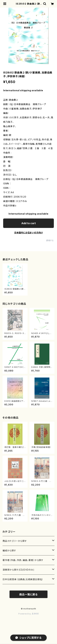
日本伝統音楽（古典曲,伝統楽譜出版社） (23, 579)
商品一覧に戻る (28, 594)
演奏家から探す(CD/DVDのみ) (18, 569)
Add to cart (28, 223)
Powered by (25, 614)
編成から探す (9, 550)
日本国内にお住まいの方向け (28, 232)
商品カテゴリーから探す (15, 541)
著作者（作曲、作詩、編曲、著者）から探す (23, 560)
